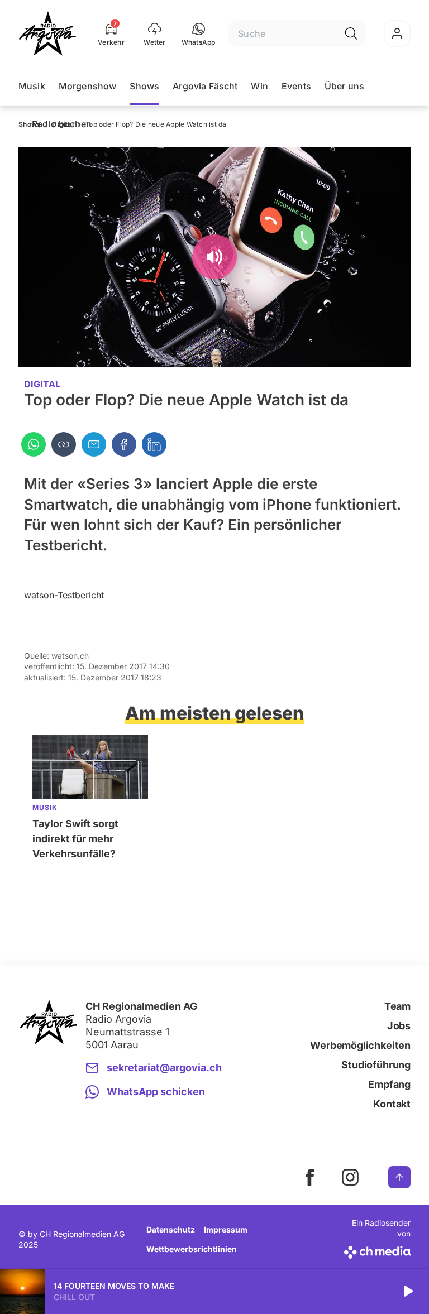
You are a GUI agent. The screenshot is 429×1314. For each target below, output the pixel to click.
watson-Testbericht (64, 595)
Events (296, 86)
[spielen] (408, 1292)
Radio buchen (62, 124)
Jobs (399, 1026)
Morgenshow (88, 86)
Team (397, 1006)
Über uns (344, 86)
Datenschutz (170, 1229)
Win (259, 86)
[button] (199, 33)
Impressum (225, 1229)
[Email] (94, 444)
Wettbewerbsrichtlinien (191, 1249)
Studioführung (376, 1065)
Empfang (389, 1084)
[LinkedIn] (154, 444)
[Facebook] (124, 444)
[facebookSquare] (310, 1177)
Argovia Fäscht (205, 86)
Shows (144, 86)
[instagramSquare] (350, 1177)
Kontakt (392, 1104)
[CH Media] (376, 1250)
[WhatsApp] (33, 444)
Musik (31, 86)
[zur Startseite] (47, 33)
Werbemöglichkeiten (360, 1045)
